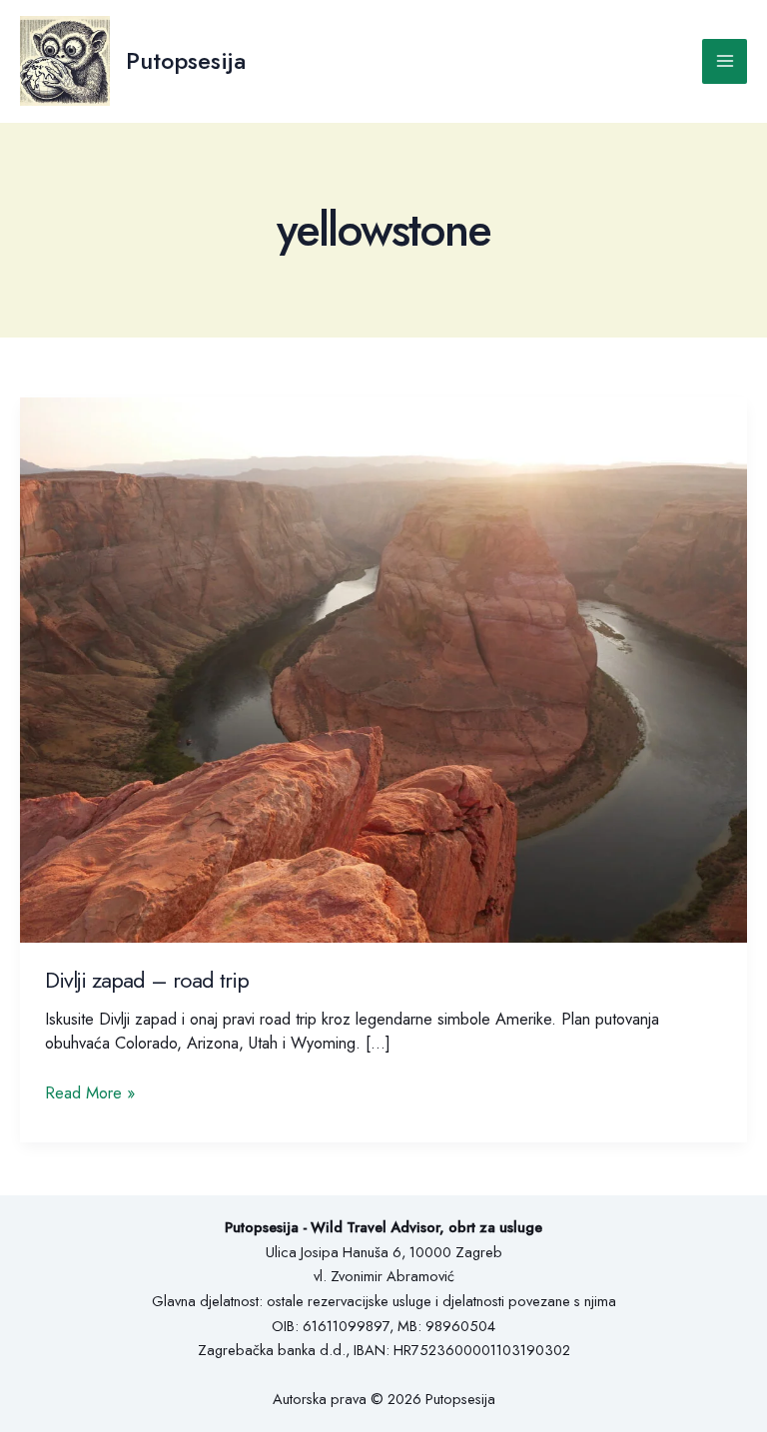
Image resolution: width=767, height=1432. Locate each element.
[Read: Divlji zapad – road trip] (383, 668)
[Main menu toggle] (724, 61)
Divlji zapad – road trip (147, 980)
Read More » (90, 1092)
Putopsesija (186, 61)
